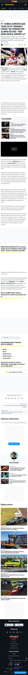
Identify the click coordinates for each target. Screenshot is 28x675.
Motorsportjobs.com (14, 643)
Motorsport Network (11, 671)
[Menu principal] (2, 5)
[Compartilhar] (19, 44)
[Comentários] (25, 44)
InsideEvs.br (14, 639)
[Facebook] (6, 398)
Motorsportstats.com (14, 647)
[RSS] (20, 632)
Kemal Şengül (6, 44)
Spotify (5, 349)
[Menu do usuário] (25, 4)
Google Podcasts (7, 356)
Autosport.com (14, 645)
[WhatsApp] (12, 398)
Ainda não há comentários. (14, 422)
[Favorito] (22, 44)
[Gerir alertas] (22, 398)
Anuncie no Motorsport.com (14, 655)
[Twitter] (9, 398)
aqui (14, 364)
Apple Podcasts (7, 353)
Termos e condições (10, 668)
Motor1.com (14, 641)
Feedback (14, 653)
